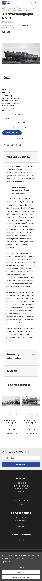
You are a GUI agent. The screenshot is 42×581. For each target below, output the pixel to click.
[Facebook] (4, 145)
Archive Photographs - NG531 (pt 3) (31, 420)
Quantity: (21, 123)
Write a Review (8, 27)
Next (39, 402)
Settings (21, 567)
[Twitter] (16, 145)
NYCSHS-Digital (21, 517)
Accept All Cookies (21, 577)
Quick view (11, 429)
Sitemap (21, 492)
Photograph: (21, 114)
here (26, 176)
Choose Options (11, 433)
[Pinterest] (20, 145)
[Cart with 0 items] (35, 3)
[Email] (8, 145)
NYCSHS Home (21, 483)
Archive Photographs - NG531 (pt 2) (11, 420)
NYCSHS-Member (21, 520)
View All (21, 526)
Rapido (21, 523)
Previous (2, 402)
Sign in (16, 489)
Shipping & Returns (21, 486)
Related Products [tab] (19, 385)
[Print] (12, 145)
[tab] (21, 157)
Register (25, 489)
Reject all (21, 572)
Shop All (21, 505)
